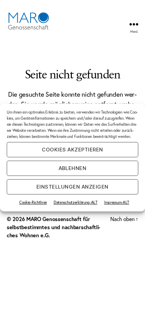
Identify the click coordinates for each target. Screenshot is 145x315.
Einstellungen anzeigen (72, 187)
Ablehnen (73, 168)
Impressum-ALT (116, 202)
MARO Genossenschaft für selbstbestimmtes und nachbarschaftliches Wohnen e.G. (53, 227)
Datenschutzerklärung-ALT (75, 202)
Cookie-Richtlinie (33, 202)
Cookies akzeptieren (72, 149)
